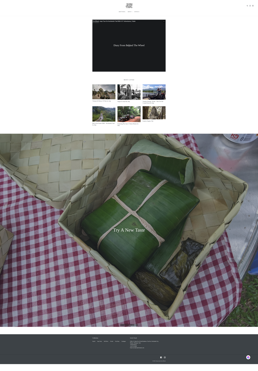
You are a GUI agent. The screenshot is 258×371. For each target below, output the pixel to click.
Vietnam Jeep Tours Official (161, 360)
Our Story (117, 341)
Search (93, 341)
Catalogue (123, 341)
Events (111, 341)
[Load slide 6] (130, 325)
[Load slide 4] (128, 325)
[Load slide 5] (129, 325)
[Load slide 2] (125, 325)
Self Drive (106, 341)
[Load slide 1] (124, 325)
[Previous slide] (121, 325)
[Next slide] (133, 325)
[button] (248, 357)
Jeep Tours (99, 341)
